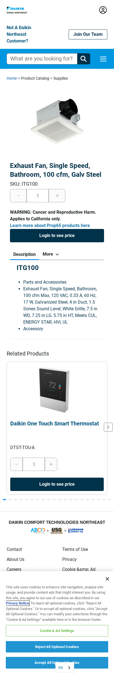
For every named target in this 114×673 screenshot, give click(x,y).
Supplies (60, 78)
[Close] (107, 579)
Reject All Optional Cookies (57, 647)
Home (12, 78)
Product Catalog (35, 78)
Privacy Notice (17, 603)
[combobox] (64, 667)
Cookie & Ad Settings (57, 631)
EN (60, 668)
